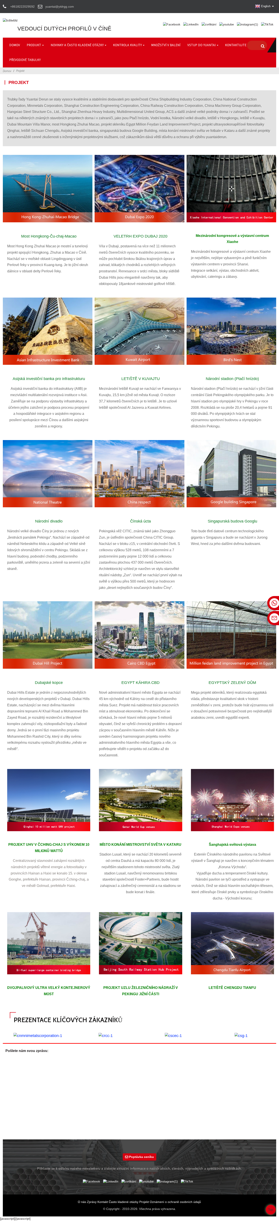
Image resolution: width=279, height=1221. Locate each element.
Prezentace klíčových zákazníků (68, 1020)
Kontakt (102, 1202)
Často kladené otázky (123, 1202)
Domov (7, 71)
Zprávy (92, 1202)
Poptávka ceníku (141, 1157)
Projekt (20, 71)
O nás (82, 1202)
